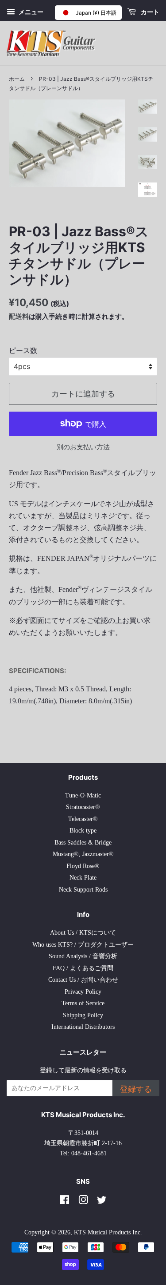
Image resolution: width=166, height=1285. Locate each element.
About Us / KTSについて (83, 932)
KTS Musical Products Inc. (108, 1232)
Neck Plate (83, 877)
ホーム (17, 78)
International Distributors (83, 1026)
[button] (88, 12)
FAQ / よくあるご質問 (83, 968)
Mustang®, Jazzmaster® (83, 854)
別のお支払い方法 (83, 447)
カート (149, 12)
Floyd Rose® (83, 866)
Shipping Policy (83, 1015)
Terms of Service (83, 1003)
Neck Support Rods (83, 889)
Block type (83, 830)
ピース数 (23, 350)
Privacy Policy (83, 991)
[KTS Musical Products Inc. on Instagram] (83, 1201)
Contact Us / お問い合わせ (83, 979)
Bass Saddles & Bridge (83, 842)
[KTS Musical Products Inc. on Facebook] (64, 1201)
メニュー (30, 12)
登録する (136, 1089)
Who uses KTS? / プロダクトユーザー (83, 944)
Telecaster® (83, 819)
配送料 (19, 316)
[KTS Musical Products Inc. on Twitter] (102, 1201)
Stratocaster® (83, 807)
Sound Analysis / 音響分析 (83, 956)
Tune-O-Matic (83, 795)
